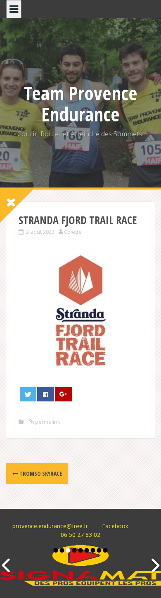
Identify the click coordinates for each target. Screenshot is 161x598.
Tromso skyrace (40, 473)
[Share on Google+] (63, 394)
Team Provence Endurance (80, 103)
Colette (73, 231)
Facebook (115, 526)
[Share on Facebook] (45, 394)
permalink (47, 421)
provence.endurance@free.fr (50, 526)
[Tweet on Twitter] (28, 394)
